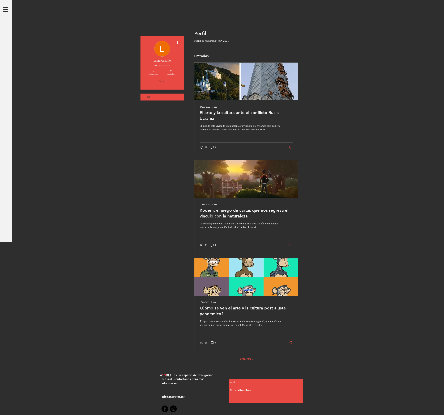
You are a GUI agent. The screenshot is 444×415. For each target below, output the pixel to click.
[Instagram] (173, 408)
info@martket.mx (173, 396)
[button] (5, 9)
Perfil (148, 97)
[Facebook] (164, 408)
